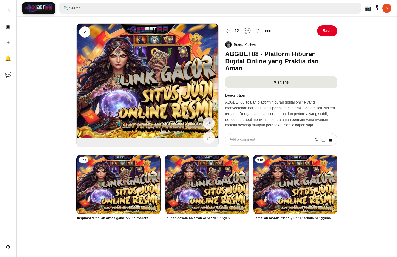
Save (327, 31)
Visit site (281, 82)
